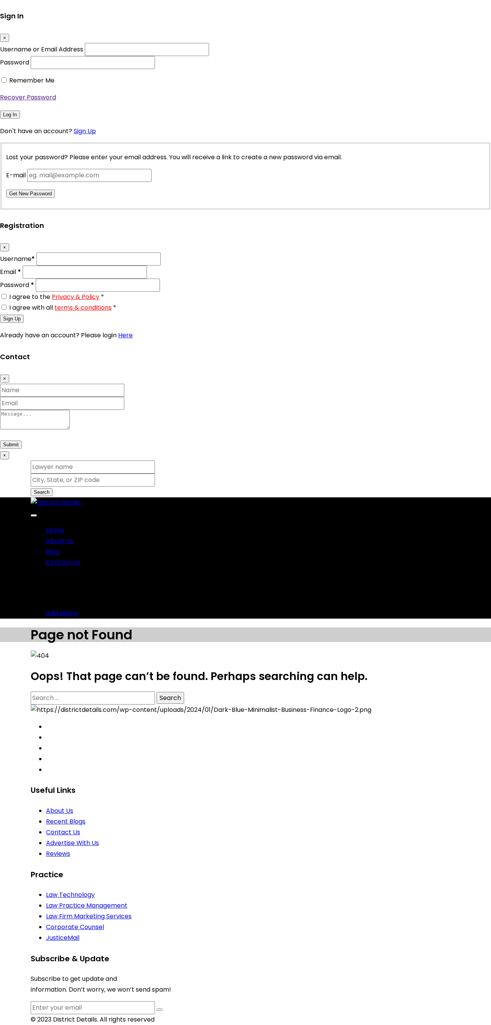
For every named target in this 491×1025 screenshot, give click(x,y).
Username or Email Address (41, 49)
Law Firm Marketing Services (89, 916)
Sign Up (85, 131)
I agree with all (62, 307)
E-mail (16, 175)
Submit (11, 444)
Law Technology (70, 894)
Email (10, 271)
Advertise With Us (72, 842)
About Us (59, 540)
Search (41, 492)
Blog (52, 551)
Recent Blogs (66, 821)
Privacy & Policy (75, 296)
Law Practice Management (86, 905)
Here (125, 335)
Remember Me (31, 80)
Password (14, 62)
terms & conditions (83, 307)
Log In (10, 114)
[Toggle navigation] (34, 515)
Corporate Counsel (75, 927)
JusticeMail (62, 937)
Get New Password (30, 193)
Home (55, 530)
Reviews (58, 853)
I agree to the (56, 296)
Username (17, 258)
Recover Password (28, 97)
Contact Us (63, 562)
